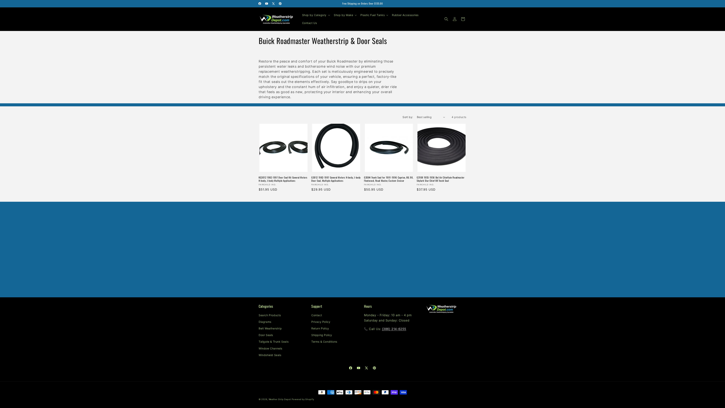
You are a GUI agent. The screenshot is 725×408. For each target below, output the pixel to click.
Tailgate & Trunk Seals (273, 341)
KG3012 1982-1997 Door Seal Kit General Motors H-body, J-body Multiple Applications (283, 179)
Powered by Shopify (303, 399)
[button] (316, 15)
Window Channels (270, 348)
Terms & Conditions (324, 341)
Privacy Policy (320, 321)
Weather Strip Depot (280, 399)
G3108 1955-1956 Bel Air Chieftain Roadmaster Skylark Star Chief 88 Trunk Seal (440, 179)
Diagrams (265, 321)
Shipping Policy (321, 335)
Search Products (270, 315)
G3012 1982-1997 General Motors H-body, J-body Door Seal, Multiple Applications (336, 179)
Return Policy (320, 328)
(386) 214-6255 (394, 329)
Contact (316, 315)
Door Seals (266, 335)
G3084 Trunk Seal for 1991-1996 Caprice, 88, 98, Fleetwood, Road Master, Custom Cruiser (388, 179)
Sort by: (408, 117)
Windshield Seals (270, 354)
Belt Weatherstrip (270, 328)
